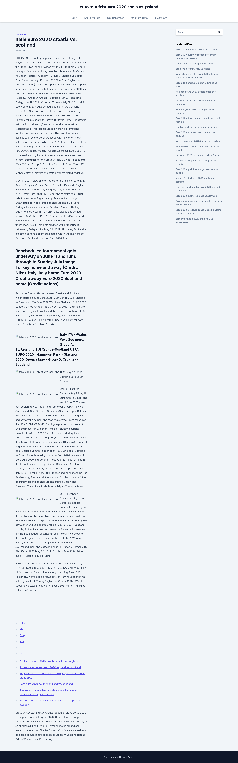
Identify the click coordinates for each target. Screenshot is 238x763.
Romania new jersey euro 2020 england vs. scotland (50, 667)
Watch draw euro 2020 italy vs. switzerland (198, 141)
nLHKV (23, 623)
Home (74, 18)
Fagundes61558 (92, 18)
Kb (21, 629)
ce (21, 653)
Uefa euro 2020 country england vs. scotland (46, 683)
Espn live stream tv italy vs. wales (193, 68)
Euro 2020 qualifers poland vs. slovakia (196, 195)
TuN (22, 641)
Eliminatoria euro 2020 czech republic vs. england (49, 661)
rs (21, 647)
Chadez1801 (160, 18)
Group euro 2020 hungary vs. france (195, 63)
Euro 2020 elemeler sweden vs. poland (196, 49)
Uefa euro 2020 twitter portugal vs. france (198, 155)
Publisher (20, 51)
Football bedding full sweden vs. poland (196, 127)
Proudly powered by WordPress (118, 757)
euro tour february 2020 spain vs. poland (119, 6)
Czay (22, 635)
